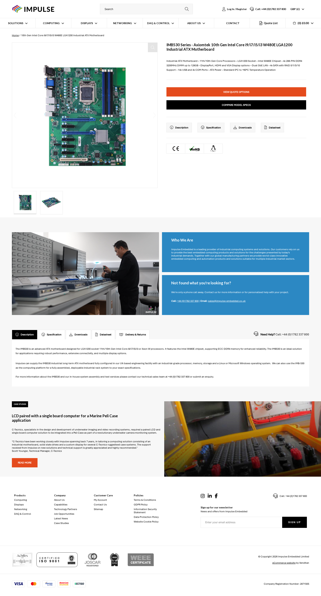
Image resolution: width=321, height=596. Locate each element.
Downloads (245, 127)
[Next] (154, 115)
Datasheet (275, 127)
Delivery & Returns (135, 334)
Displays (87, 23)
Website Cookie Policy (146, 521)
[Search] (187, 9)
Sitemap (98, 509)
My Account (100, 500)
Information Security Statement (145, 511)
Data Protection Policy (146, 517)
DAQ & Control (158, 23)
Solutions (15, 23)
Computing (51, 23)
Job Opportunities (64, 513)
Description (181, 127)
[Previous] (15, 115)
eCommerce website (284, 562)
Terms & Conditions (145, 500)
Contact (232, 23)
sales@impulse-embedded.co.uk (227, 301)
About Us (194, 23)
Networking (122, 23)
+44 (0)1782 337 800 (188, 301)
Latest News (61, 518)
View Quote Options (236, 92)
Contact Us (100, 504)
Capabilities (60, 504)
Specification (213, 127)
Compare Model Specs (236, 105)
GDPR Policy (140, 504)
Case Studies (61, 523)
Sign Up (294, 522)
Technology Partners (65, 509)
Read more (25, 462)
